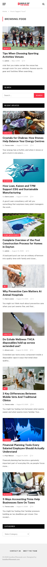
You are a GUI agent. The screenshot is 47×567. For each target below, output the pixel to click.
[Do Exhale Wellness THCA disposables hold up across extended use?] (23, 324)
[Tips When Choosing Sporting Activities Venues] (23, 38)
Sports (7, 48)
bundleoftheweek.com (11, 559)
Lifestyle (7, 133)
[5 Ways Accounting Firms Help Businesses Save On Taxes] (23, 484)
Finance (7, 440)
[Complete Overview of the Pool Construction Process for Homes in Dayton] (23, 225)
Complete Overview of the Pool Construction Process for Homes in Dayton (22, 243)
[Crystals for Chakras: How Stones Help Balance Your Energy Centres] (23, 122)
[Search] (43, 4)
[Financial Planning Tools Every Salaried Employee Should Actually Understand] (23, 429)
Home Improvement (11, 235)
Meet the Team (30, 551)
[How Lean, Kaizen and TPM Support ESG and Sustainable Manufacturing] (23, 170)
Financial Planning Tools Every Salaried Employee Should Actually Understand (23, 448)
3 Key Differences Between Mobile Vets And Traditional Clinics (19, 397)
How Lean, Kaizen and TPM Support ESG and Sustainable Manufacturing (20, 189)
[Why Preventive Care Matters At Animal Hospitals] (23, 276)
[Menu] (4, 4)
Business (7, 181)
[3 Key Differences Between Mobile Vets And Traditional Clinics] (23, 378)
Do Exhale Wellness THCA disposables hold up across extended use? (19, 343)
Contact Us (15, 551)
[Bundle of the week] (23, 4)
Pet (5, 286)
